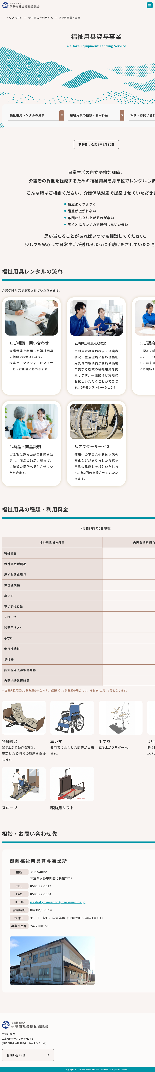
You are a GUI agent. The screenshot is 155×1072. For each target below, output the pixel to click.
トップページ (14, 18)
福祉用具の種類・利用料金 (89, 115)
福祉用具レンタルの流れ (27, 115)
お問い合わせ (16, 1055)
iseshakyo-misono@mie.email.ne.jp (57, 902)
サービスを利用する (40, 18)
